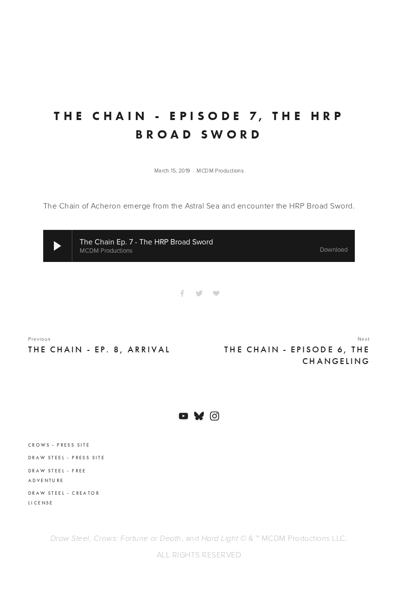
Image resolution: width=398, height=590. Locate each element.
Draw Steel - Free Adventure (57, 476)
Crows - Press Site (59, 445)
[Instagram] (214, 416)
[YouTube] (183, 416)
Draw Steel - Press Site (66, 458)
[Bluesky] (199, 416)
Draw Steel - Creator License (64, 498)
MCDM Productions (220, 170)
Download (334, 250)
